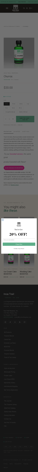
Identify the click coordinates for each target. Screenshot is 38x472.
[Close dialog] (3, 220)
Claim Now (19, 244)
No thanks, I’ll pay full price (19, 248)
